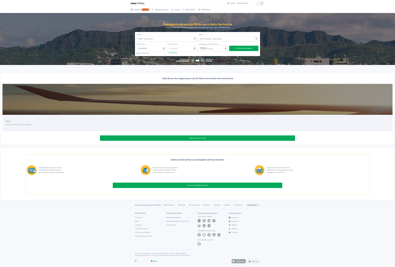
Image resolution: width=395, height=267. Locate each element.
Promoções (238, 205)
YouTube (234, 232)
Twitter (234, 225)
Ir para (200, 34)
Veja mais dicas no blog (197, 138)
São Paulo (181, 205)
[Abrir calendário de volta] (195, 48)
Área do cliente (242, 3)
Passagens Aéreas (161, 10)
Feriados (227, 205)
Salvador (206, 205)
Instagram (235, 221)
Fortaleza (216, 205)
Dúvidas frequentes (173, 217)
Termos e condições (142, 232)
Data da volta (172, 44)
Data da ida (141, 44)
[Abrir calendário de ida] (164, 48)
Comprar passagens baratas (197, 185)
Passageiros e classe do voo (208, 44)
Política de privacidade (143, 236)
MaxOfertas (205, 10)
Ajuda (232, 3)
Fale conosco (171, 225)
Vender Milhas (190, 10)
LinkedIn (234, 229)
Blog (136, 221)
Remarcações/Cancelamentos (177, 221)
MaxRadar (141, 10)
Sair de (139, 34)
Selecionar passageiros (213, 48)
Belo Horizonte (168, 205)
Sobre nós (139, 217)
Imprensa (138, 225)
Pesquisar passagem (244, 48)
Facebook (235, 217)
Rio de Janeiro (194, 205)
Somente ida (172, 53)
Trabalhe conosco (142, 229)
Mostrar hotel (144, 53)
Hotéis (176, 10)
